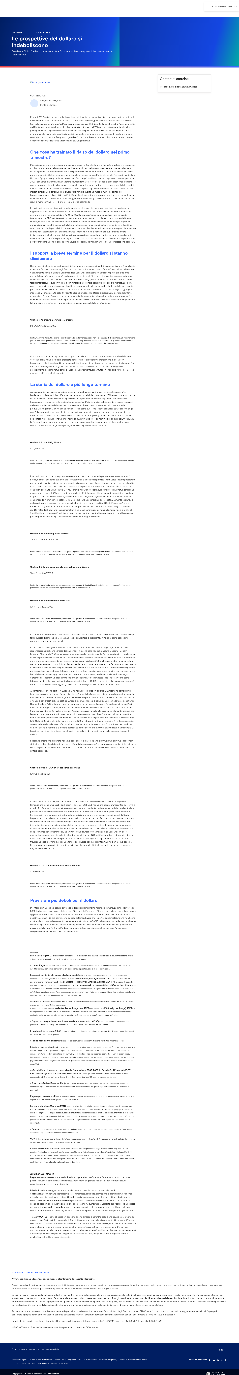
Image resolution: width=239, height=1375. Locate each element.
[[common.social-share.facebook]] (32, 1245)
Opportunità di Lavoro (59, 1363)
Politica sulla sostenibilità (87, 1359)
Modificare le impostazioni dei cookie (133, 1359)
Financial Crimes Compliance (65, 1359)
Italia (221, 1350)
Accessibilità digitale (20, 1359)
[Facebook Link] (210, 1359)
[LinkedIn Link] (214, 1359)
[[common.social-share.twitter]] (40, 1245)
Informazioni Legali (19, 1363)
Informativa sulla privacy (108, 1359)
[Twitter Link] (222, 1359)
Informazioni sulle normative (38, 1363)
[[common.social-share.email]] (44, 1245)
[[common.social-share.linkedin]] (36, 1245)
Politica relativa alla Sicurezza (41, 1359)
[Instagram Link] (226, 1359)
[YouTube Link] (218, 1359)
